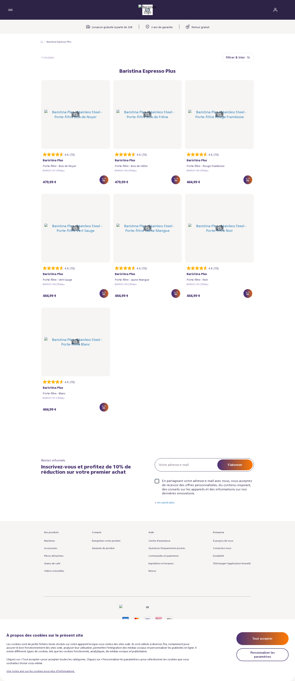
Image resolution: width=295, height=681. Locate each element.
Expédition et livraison (161, 563)
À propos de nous (223, 541)
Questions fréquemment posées (167, 548)
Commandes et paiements (164, 556)
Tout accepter (262, 638)
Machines (49, 541)
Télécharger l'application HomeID (232, 563)
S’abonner (235, 464)
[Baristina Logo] (147, 10)
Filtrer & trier (235, 57)
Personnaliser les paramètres (262, 654)
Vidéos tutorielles (54, 571)
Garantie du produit (103, 548)
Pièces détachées (53, 556)
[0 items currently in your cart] (284, 9)
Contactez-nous (222, 548)
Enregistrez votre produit (106, 541)
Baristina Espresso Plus (59, 41)
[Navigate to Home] (42, 41)
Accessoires (50, 548)
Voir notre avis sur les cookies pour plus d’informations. (40, 671)
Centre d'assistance (159, 541)
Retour (152, 571)
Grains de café (52, 563)
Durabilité (218, 556)
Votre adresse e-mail (174, 464)
